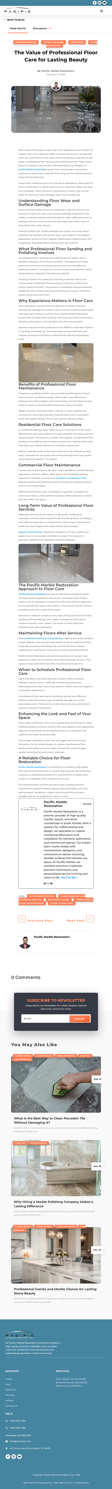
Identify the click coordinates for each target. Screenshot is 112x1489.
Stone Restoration (22, 1059)
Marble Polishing (53, 42)
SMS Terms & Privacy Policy (37, 1483)
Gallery (9, 1400)
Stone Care (77, 42)
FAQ (8, 1384)
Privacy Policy (82, 1483)
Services (10, 1395)
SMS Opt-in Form (63, 1483)
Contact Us (12, 1406)
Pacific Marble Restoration (57, 70)
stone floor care (61, 903)
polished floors (58, 899)
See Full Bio (68, 877)
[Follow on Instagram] (100, 3)
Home (9, 1379)
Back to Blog (16, 19)
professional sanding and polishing (43, 638)
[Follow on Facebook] (95, 3)
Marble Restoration (66, 1056)
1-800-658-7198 (17, 1428)
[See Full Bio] (77, 878)
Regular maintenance (30, 532)
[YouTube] (51, 884)
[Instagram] (48, 884)
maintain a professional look (71, 478)
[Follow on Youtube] (104, 3)
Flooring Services (25, 42)
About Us (11, 1389)
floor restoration (41, 896)
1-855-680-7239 (17, 1421)
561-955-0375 (24, 1435)
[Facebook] (45, 884)
